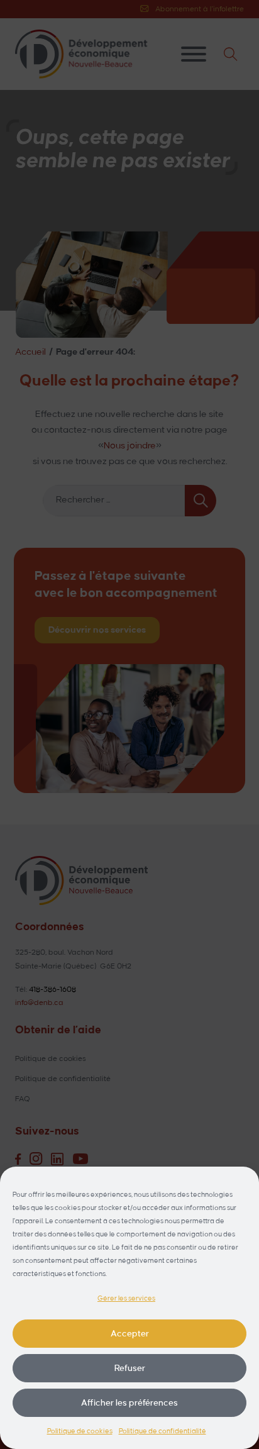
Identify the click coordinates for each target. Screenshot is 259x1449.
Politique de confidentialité (162, 1431)
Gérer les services (126, 1298)
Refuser (129, 1368)
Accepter (130, 1333)
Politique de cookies (80, 1431)
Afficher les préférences (129, 1402)
